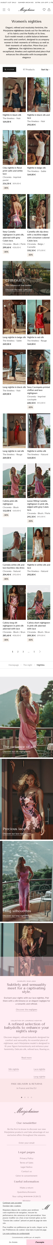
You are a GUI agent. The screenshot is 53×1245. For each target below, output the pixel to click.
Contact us (26, 1171)
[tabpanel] (26, 1088)
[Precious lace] (26, 799)
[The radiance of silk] (26, 717)
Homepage (14, 664)
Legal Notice (26, 1166)
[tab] (21, 1097)
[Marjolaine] (26, 10)
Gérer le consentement (26, 1175)
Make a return (26, 1187)
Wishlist (26, 1200)
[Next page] (40, 651)
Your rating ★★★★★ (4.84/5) (26, 1196)
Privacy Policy (26, 1158)
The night (27, 664)
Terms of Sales (26, 1162)
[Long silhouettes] (26, 881)
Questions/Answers (26, 1191)
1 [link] (12, 651)
